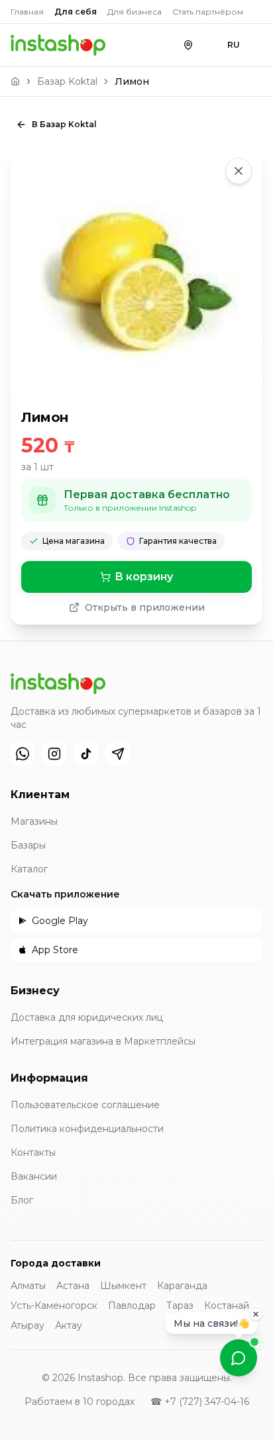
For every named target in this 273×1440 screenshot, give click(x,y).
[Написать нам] (238, 1357)
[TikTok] (86, 754)
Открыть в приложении (145, 607)
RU (233, 45)
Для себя (75, 12)
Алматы (28, 1286)
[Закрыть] (255, 1309)
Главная (27, 12)
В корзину (144, 576)
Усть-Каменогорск (54, 1305)
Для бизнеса (134, 12)
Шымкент (123, 1286)
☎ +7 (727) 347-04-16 (199, 1402)
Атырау (27, 1325)
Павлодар (132, 1305)
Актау (68, 1325)
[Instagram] (54, 754)
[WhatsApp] (22, 754)
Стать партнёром (207, 12)
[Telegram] (118, 754)
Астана (72, 1286)
